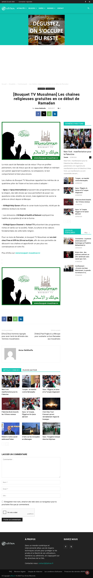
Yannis (66, 157)
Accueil (4, 84)
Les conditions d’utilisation (53, 571)
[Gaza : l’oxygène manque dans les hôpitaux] (51, 429)
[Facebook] (85, 1)
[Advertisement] (46, 63)
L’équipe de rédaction (35, 571)
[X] (89, 1)
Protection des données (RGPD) (74, 571)
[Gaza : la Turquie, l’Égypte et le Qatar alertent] (31, 404)
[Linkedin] (54, 113)
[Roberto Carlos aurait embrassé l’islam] (10, 429)
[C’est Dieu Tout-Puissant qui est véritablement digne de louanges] (51, 404)
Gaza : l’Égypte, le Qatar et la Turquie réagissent (81, 190)
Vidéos (41, 8)
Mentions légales (20, 571)
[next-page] (7, 444)
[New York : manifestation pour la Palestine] (10, 381)
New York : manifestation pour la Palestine (9, 392)
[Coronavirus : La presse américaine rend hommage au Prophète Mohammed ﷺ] (68, 241)
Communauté (22, 84)
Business (50, 8)
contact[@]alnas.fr (46, 563)
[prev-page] (3, 444)
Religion (31, 8)
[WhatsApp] (49, 113)
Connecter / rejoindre (25, 2)
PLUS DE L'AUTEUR (30, 370)
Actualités (21, 8)
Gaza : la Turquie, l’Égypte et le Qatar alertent (29, 414)
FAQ (10, 571)
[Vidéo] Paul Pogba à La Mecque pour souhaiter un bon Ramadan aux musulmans (47, 336)
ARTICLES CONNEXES (11, 370)
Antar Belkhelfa (40, 108)
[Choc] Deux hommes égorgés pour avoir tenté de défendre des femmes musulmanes (15, 336)
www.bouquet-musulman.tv (27, 253)
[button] (88, 8)
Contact (60, 8)
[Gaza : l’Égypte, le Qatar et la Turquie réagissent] (51, 381)
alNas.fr (13, 576)
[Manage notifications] (87, 573)
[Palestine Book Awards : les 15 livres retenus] (10, 404)
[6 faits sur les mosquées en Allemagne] (31, 429)
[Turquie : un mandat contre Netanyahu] (31, 381)
